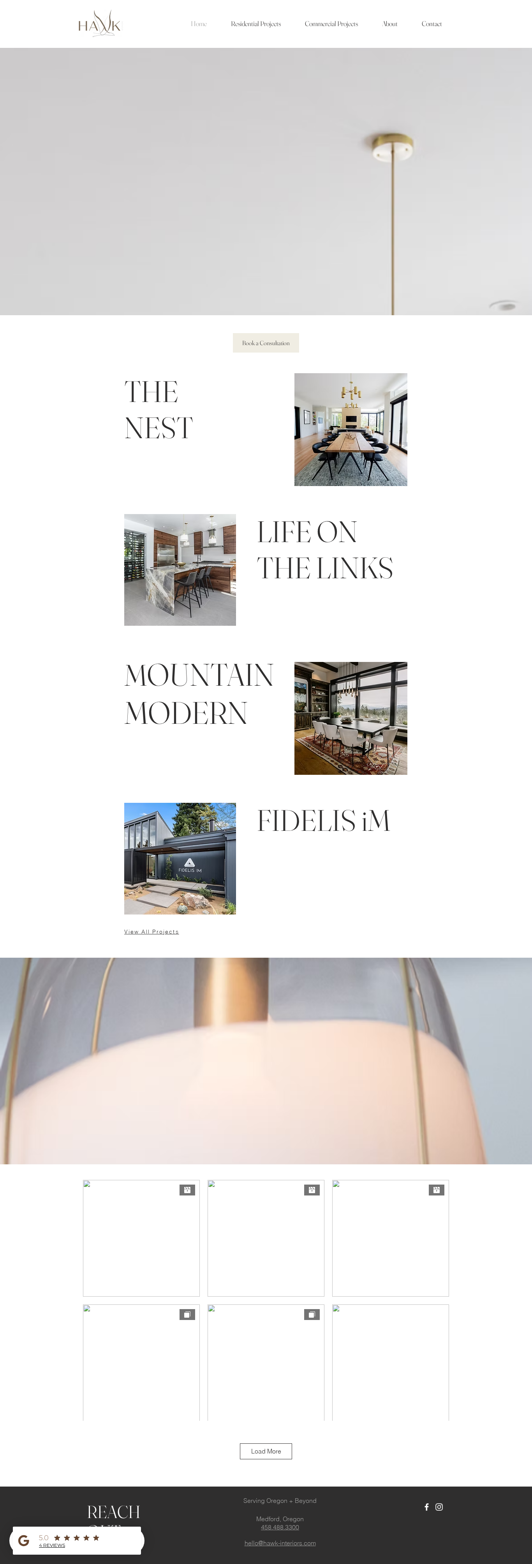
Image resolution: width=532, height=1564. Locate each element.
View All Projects (151, 931)
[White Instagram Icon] (439, 1507)
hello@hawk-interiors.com (280, 1543)
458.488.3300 (280, 1527)
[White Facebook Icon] (427, 1507)
